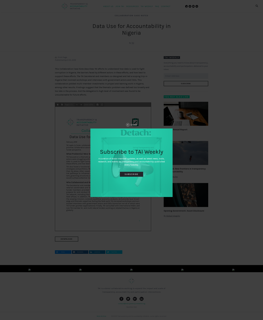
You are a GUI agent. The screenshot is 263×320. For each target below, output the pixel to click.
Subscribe (131, 174)
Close (134, 124)
